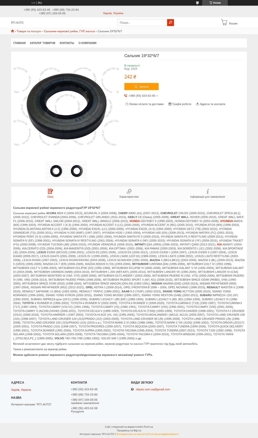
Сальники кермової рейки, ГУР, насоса (69, 31)
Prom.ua (148, 427)
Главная (19, 43)
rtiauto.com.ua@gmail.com (153, 389)
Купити (144, 86)
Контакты (67, 43)
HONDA (135, 221)
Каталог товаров (42, 43)
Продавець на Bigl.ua (129, 430)
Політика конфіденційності (163, 434)
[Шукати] (170, 22)
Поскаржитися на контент (131, 434)
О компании (87, 43)
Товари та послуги (29, 31)
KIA (219, 244)
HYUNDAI (226, 221)
